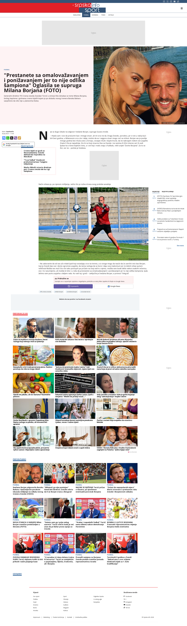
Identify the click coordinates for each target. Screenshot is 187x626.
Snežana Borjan (72, 292)
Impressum (36, 617)
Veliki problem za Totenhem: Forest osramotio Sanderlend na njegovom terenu (170, 221)
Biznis (35, 608)
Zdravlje (65, 599)
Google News (115, 286)
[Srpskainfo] (80, 8)
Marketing (46, 617)
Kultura (65, 610)
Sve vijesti (36, 596)
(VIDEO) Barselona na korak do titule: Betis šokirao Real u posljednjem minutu (170, 211)
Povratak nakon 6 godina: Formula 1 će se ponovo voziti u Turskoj (170, 238)
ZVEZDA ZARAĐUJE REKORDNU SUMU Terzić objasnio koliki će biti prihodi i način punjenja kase (28, 559)
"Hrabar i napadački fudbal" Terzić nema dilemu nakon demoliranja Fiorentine (91, 524)
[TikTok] (178, 1)
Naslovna (77, 15)
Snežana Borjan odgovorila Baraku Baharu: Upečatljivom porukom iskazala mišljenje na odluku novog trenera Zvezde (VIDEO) (28, 490)
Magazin (66, 608)
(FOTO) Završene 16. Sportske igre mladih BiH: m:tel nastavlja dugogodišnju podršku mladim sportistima (169, 199)
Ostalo (111, 15)
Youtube (128, 605)
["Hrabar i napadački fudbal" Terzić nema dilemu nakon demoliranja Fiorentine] (91, 508)
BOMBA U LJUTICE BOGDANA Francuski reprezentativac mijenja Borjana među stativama (122, 524)
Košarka (95, 15)
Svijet (35, 602)
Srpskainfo (10, 131)
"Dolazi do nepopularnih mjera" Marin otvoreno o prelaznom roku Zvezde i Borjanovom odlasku (122, 489)
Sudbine (65, 605)
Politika (35, 599)
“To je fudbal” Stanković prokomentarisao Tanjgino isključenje (35, 162)
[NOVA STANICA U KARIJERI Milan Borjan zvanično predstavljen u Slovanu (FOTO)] (28, 508)
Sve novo (180, 246)
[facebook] (164, 1)
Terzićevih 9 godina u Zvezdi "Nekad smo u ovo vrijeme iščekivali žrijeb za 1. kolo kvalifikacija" (119, 560)
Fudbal (86, 15)
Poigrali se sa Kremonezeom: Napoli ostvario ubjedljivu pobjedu (170, 230)
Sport (65, 596)
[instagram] (171, 1)
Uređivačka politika (81, 617)
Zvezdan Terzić (86, 292)
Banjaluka (97, 602)
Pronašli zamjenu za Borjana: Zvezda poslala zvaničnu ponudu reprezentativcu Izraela (90, 559)
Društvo (35, 605)
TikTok (127, 608)
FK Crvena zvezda (46, 292)
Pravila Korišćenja (58, 617)
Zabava (65, 602)
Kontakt (69, 617)
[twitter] (167, 1)
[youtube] (174, 1)
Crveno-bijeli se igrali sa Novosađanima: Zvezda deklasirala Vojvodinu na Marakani (34, 154)
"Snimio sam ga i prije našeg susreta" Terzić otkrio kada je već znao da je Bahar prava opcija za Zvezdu (59, 525)
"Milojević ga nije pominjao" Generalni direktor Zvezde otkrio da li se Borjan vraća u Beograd (58, 489)
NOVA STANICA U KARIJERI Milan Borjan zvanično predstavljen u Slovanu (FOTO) (27, 524)
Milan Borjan (59, 292)
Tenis (103, 15)
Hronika (35, 610)
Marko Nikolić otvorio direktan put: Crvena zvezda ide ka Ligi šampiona (37, 169)
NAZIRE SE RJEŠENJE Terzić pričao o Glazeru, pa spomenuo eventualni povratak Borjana (90, 489)
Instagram (128, 602)
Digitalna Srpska (99, 596)
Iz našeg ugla (98, 599)
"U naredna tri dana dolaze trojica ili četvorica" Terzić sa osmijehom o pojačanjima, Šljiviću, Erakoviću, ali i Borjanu (59, 560)
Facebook (128, 596)
